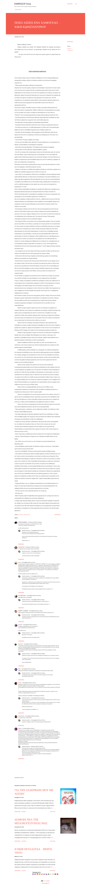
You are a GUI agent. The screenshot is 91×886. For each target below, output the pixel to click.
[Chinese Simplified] (58, 874)
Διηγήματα (69, 48)
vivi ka (19, 562)
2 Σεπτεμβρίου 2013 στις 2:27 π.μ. (29, 682)
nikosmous (20, 644)
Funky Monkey (21, 716)
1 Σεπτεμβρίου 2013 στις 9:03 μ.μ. (38, 599)
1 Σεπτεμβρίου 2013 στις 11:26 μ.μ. (38, 673)
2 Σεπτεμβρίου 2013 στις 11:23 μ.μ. (32, 716)
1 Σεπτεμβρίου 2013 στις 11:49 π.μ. (34, 595)
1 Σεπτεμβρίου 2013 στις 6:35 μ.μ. (30, 624)
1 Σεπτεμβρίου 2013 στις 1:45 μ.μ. (36, 610)
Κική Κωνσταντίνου (26, 530)
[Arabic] (56, 874)
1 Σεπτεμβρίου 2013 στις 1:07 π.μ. (28, 562)
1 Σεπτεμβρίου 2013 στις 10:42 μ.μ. (31, 644)
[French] (35, 874)
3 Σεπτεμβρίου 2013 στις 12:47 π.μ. (38, 720)
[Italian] (42, 874)
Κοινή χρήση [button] (70, 41)
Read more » (53, 811)
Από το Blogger (46, 880)
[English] (33, 874)
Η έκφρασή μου (70, 50)
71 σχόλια (23, 870)
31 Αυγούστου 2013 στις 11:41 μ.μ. (32, 547)
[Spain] (40, 874)
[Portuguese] (49, 874)
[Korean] (53, 874)
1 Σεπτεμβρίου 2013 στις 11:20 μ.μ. (29, 668)
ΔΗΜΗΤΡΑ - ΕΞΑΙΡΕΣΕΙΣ (23, 610)
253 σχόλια (23, 841)
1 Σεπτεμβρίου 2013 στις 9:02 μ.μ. (38, 576)
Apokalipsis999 (21, 547)
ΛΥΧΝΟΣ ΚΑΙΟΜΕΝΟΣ (22, 522)
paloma (19, 682)
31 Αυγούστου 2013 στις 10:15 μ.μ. (35, 522)
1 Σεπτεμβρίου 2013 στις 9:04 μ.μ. (38, 614)
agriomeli (20, 624)
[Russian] (47, 874)
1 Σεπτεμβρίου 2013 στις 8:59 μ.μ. (38, 530)
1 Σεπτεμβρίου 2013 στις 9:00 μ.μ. (38, 551)
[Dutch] (44, 874)
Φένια (19, 668)
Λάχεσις (20, 728)
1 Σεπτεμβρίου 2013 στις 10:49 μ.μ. (38, 653)
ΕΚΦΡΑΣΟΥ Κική (22, 3)
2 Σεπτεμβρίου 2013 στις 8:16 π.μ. (38, 697)
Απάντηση (21, 544)
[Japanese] (51, 874)
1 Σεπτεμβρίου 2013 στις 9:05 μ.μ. (38, 632)
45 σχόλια (23, 811)
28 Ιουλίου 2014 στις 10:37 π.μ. (37, 746)
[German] (38, 874)
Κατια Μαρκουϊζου (22, 595)
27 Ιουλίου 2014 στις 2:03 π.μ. (28, 728)
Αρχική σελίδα (18, 9)
